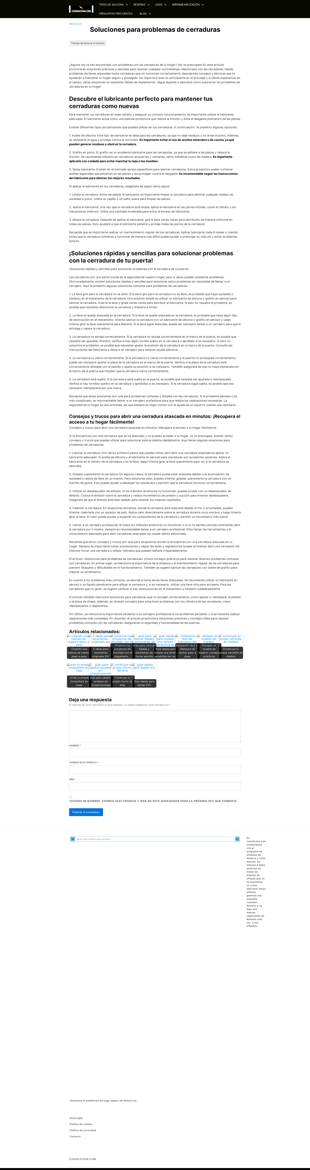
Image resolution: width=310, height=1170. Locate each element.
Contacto (75, 1136)
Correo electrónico (84, 762)
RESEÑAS (139, 4)
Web (71, 779)
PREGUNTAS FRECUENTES (115, 13)
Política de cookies (81, 1124)
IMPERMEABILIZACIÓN (186, 4)
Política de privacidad (83, 1130)
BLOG (143, 13)
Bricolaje (75, 23)
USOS (158, 4)
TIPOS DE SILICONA (111, 4)
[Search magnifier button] (237, 839)
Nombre (75, 745)
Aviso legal (76, 1118)
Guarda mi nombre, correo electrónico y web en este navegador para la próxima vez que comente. (154, 801)
